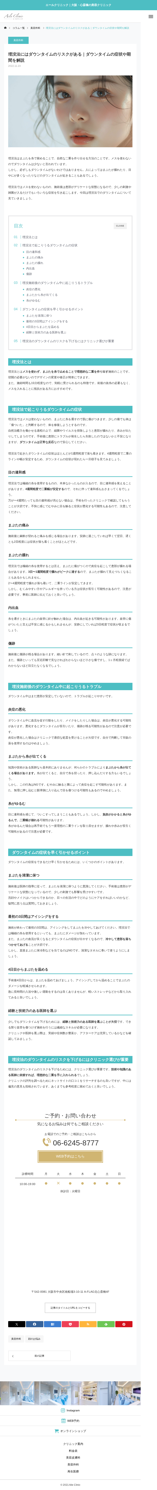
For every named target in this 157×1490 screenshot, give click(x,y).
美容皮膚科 (73, 1457)
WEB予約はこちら (70, 1156)
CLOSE (120, 226)
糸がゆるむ (33, 300)
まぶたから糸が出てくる (42, 294)
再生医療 (73, 1471)
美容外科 (18, 40)
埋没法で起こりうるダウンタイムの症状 (49, 245)
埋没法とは (30, 237)
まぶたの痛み (34, 257)
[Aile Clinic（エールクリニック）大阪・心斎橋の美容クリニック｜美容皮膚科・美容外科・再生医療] (13, 16)
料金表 (73, 1450)
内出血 (30, 268)
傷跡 (29, 274)
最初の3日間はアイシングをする (47, 321)
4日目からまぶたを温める (42, 326)
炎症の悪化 (33, 289)
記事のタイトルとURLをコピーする (70, 1307)
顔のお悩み (34, 1338)
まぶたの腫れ (34, 263)
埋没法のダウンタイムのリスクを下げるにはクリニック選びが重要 (68, 341)
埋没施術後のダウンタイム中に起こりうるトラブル (57, 283)
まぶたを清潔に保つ (39, 315)
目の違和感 (33, 251)
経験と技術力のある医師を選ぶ (46, 332)
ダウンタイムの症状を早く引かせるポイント (53, 309)
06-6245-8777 (76, 1143)
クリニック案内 (73, 1443)
